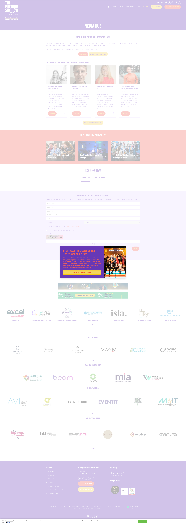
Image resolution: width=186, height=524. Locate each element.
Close (143, 521)
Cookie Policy (9, 522)
